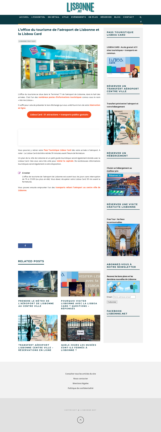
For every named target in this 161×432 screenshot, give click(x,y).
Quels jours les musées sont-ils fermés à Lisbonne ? (78, 347)
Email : (110, 297)
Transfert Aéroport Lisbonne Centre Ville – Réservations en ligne (35, 347)
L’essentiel (38, 17)
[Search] (140, 17)
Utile (65, 17)
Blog (117, 17)
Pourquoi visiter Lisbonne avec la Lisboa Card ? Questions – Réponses (79, 305)
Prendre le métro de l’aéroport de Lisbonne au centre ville (36, 303)
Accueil (24, 17)
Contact (128, 17)
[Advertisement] (59, 221)
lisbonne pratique (27, 41)
